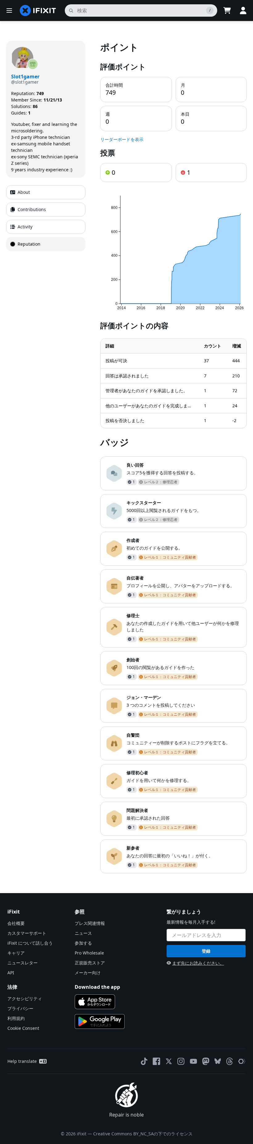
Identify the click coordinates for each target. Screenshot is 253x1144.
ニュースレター (22, 963)
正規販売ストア (90, 963)
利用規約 (16, 1018)
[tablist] (45, 218)
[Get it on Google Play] (100, 1021)
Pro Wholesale (89, 953)
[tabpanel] (173, 457)
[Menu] (9, 10)
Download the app (97, 987)
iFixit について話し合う (30, 943)
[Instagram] (181, 1061)
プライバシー (20, 1008)
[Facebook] (156, 1061)
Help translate (22, 1061)
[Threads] (229, 1061)
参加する (83, 943)
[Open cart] (227, 10)
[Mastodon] (205, 1061)
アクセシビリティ (24, 998)
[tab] (45, 192)
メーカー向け (88, 973)
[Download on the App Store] (95, 1001)
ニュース (83, 933)
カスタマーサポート (26, 933)
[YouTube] (193, 1061)
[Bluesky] (217, 1061)
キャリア (16, 953)
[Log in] (243, 10)
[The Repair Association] (242, 1061)
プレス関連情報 (90, 923)
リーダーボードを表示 (121, 139)
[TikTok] (144, 1061)
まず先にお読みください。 (198, 963)
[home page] (38, 10)
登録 (206, 951)
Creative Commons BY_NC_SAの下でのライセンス (143, 1134)
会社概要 (16, 923)
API (10, 973)
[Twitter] (168, 1061)
